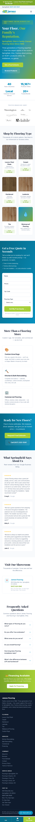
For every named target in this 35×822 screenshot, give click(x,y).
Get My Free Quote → (17, 309)
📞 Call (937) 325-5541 (17, 442)
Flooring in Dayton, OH (9, 776)
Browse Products (11, 71)
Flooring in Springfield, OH (10, 773)
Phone (6, 283)
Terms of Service (7, 765)
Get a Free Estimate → (13, 65)
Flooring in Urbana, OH (9, 783)
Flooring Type (8, 299)
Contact (4, 761)
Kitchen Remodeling (8, 739)
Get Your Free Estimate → (22, 3)
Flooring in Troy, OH (8, 778)
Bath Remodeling (7, 741)
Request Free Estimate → (18, 435)
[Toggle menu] (31, 11)
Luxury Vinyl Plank (7, 717)
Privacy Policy (6, 763)
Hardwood (5, 722)
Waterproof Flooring (8, 729)
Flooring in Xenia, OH (8, 780)
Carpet (4, 719)
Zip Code (7, 291)
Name (6, 276)
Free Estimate (6, 758)
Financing (5, 746)
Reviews (4, 756)
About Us (5, 754)
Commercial (5, 744)
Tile (3, 726)
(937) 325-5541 (15, 7)
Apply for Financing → (17, 686)
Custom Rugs (6, 731)
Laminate (4, 724)
